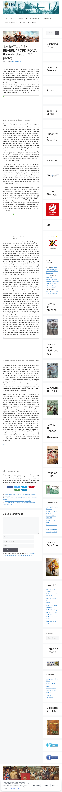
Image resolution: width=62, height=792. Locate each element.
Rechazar (45, 785)
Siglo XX (48, 695)
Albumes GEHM (23, 18)
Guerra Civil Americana (30, 494)
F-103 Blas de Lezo (52, 529)
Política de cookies (14, 788)
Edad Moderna (50, 683)
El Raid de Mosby (51, 610)
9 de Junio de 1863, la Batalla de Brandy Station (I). (18, 501)
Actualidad (49, 697)
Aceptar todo (36, 785)
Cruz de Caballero (51, 598)
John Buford (6, 499)
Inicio (6, 18)
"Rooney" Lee (8, 497)
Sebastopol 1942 (51, 532)
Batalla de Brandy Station (18, 497)
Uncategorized (7, 496)
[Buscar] (57, 33)
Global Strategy (32, 22)
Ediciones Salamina (10, 22)
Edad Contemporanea (18, 494)
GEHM (12, 18)
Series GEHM (47, 18)
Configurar (55, 785)
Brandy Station (8, 494)
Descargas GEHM (34, 18)
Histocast (22, 22)
